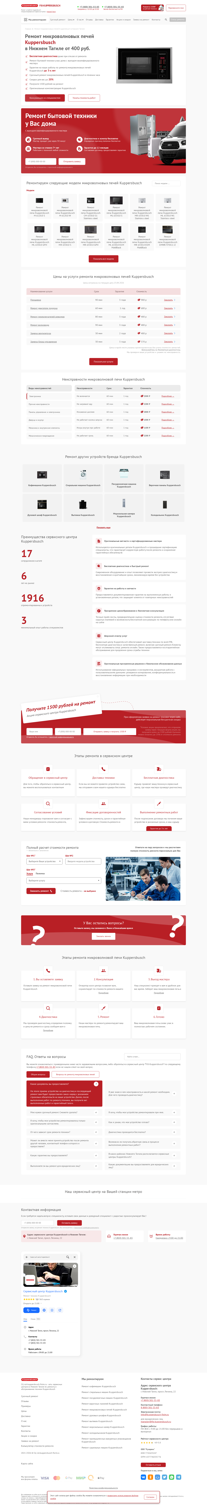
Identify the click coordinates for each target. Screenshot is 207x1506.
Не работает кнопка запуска (89, 420)
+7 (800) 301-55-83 (89, 7)
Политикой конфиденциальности (86, 1227)
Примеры (26, 1406)
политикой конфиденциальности (61, 737)
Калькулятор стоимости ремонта (37, 1446)
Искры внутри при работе (88, 427)
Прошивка (35, 299)
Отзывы (89, 19)
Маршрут (33, 1310)
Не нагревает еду (84, 404)
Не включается (83, 396)
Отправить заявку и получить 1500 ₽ (110, 731)
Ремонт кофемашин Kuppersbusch (99, 1386)
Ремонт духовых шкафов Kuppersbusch (101, 1415)
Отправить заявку (72, 161)
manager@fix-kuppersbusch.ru (156, 1421)
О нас (79, 19)
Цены (70, 19)
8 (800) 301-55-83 (150, 1407)
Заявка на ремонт (141, 19)
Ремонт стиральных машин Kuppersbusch (102, 1392)
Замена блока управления (43, 341)
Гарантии (110, 19)
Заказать (168, 299)
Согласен (150, 1497)
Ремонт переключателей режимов (47, 316)
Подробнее (103, 993)
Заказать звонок (103, 936)
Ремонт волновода (39, 325)
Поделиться (143, 1477)
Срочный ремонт (57, 19)
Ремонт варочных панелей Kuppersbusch (102, 1403)
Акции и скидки (123, 19)
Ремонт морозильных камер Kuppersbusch (103, 1427)
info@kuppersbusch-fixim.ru (155, 1414)
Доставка (99, 19)
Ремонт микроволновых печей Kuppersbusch (104, 1409)
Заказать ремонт (39, 891)
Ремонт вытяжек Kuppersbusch (97, 1421)
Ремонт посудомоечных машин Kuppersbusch (104, 1397)
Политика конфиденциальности (103, 1488)
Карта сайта (27, 1463)
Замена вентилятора (40, 333)
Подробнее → (168, 396)
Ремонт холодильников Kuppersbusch (101, 1432)
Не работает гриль (85, 435)
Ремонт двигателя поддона (43, 308)
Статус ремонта (177, 19)
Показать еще (103, 527)
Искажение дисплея (85, 412)
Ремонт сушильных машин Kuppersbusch (102, 1447)
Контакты (156, 19)
